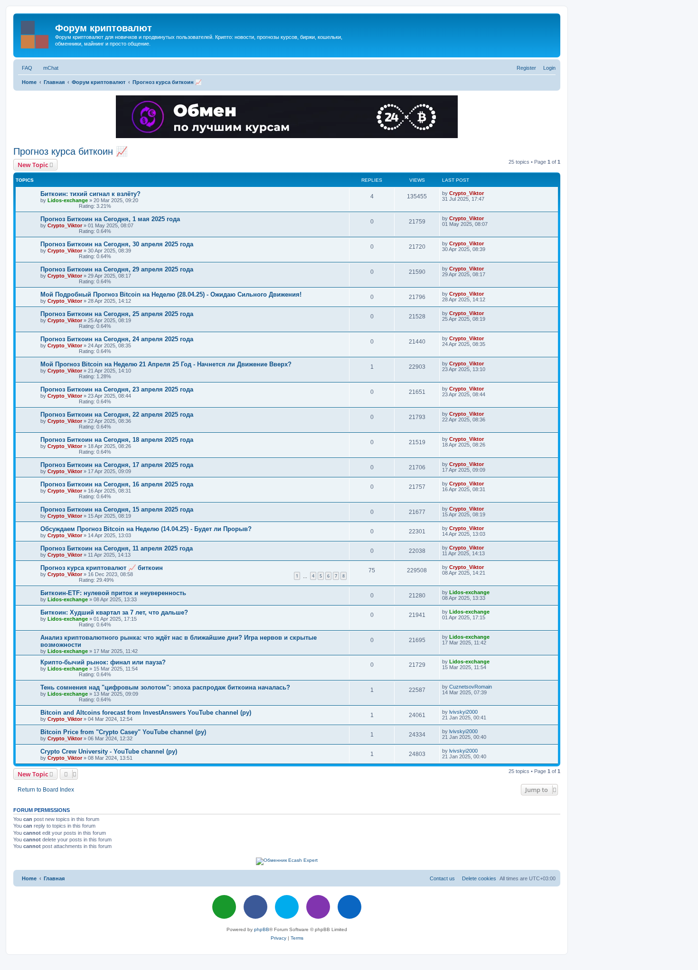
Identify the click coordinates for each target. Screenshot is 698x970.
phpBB (261, 929)
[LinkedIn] (349, 907)
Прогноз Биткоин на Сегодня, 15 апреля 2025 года (116, 509)
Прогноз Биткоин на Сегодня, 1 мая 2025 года (110, 219)
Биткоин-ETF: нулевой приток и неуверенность (113, 593)
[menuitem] (25, 68)
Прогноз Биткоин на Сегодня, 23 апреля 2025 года (116, 389)
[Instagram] (318, 907)
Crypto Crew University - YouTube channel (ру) (108, 751)
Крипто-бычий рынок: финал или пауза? (103, 662)
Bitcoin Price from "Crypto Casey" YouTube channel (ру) (123, 732)
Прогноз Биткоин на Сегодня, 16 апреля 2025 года (116, 484)
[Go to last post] (487, 193)
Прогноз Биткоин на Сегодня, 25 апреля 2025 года (116, 313)
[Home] (35, 33)
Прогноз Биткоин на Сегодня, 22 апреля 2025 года (116, 414)
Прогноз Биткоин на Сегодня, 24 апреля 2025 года (116, 339)
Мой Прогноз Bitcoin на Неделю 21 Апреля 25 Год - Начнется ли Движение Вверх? (166, 364)
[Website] (224, 907)
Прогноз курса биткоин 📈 (70, 151)
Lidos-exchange (67, 200)
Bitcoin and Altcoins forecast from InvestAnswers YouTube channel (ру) (145, 712)
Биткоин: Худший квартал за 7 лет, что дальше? (114, 612)
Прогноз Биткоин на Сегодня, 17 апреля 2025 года (116, 464)
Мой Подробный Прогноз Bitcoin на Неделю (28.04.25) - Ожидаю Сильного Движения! (171, 294)
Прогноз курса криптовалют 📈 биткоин (101, 567)
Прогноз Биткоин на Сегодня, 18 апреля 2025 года (116, 439)
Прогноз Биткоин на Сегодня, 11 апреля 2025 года (116, 548)
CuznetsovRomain (470, 687)
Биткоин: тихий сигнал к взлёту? (90, 193)
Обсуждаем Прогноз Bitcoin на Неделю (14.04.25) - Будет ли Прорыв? (146, 528)
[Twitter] (287, 907)
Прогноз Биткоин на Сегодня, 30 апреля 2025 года (116, 244)
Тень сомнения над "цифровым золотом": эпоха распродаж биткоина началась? (165, 687)
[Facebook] (255, 907)
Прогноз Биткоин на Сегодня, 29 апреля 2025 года (116, 269)
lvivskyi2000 (463, 712)
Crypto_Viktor (466, 193)
